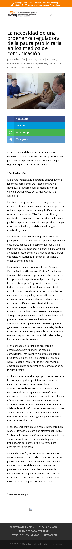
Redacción (18, 59)
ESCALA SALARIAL (49, 527)
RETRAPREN (50, 535)
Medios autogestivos (34, 63)
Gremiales (13, 63)
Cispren (51, 59)
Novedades (33, 67)
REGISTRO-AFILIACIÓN (22, 527)
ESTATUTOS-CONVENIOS (25, 535)
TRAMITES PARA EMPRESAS (34, 531)
